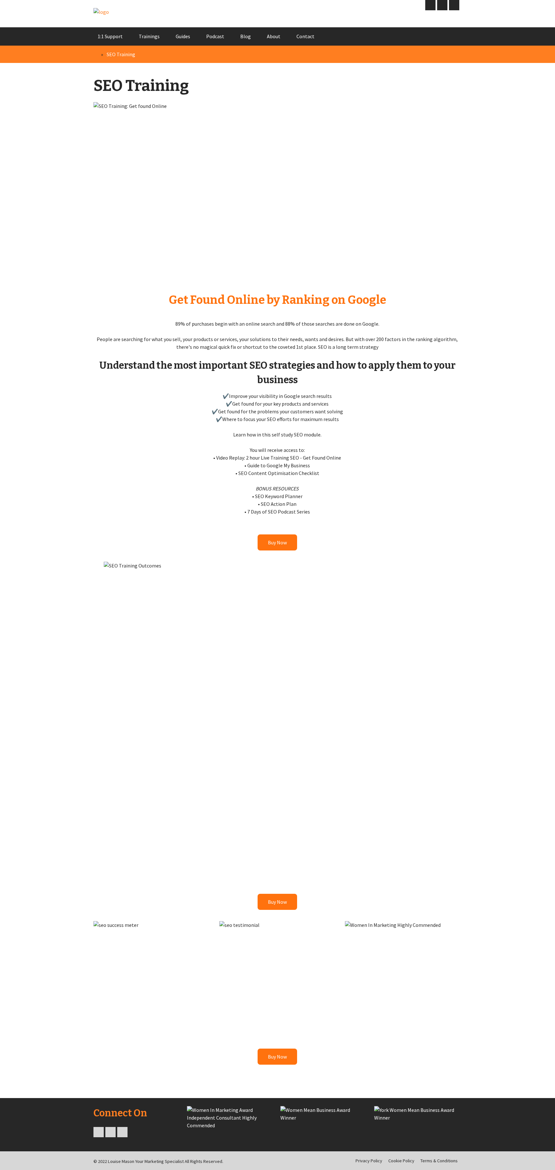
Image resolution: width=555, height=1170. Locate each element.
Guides (183, 36)
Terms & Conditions (439, 1161)
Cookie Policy (401, 1161)
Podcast (215, 36)
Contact (305, 36)
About (273, 36)
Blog (245, 36)
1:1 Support (110, 36)
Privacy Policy (369, 1161)
